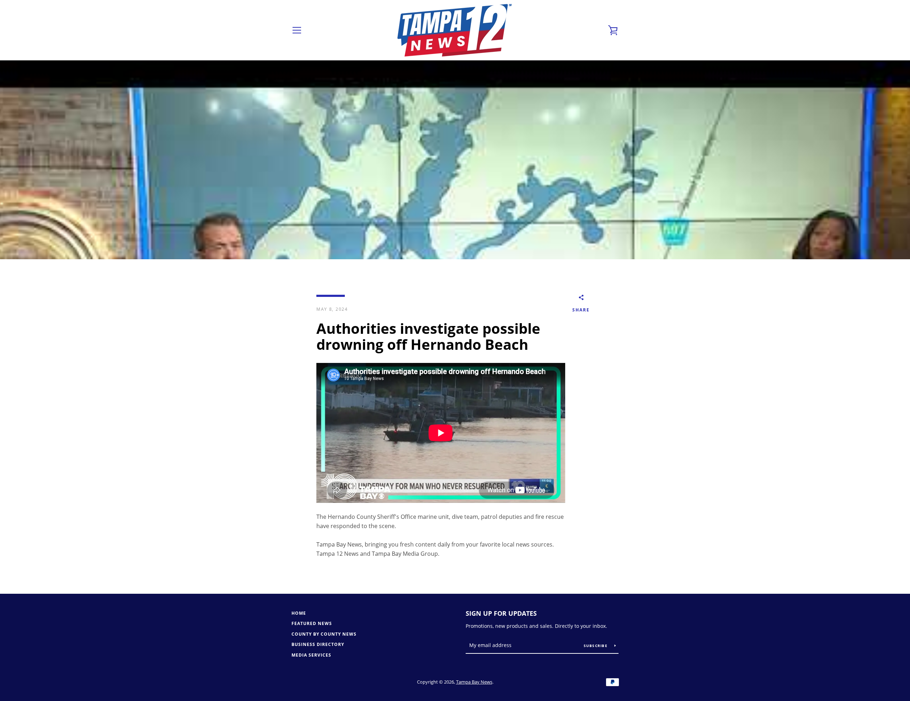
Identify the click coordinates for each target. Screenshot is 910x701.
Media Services (311, 655)
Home (298, 613)
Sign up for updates (501, 613)
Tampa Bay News (474, 682)
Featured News (311, 623)
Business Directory (317, 644)
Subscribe (596, 645)
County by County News (324, 634)
